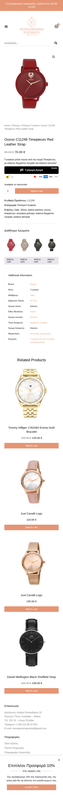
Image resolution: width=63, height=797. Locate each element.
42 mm (33, 300)
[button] (6, 26)
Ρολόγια (16, 125)
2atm (16, 210)
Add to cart (37, 191)
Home (7, 125)
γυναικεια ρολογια (26, 213)
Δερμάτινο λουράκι (38, 322)
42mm (24, 210)
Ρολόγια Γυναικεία (30, 125)
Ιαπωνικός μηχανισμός (40, 333)
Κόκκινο (33, 317)
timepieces (9, 213)
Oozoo (33, 284)
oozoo (47, 210)
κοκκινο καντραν (21, 217)
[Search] (56, 43)
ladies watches (35, 210)
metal (32, 311)
